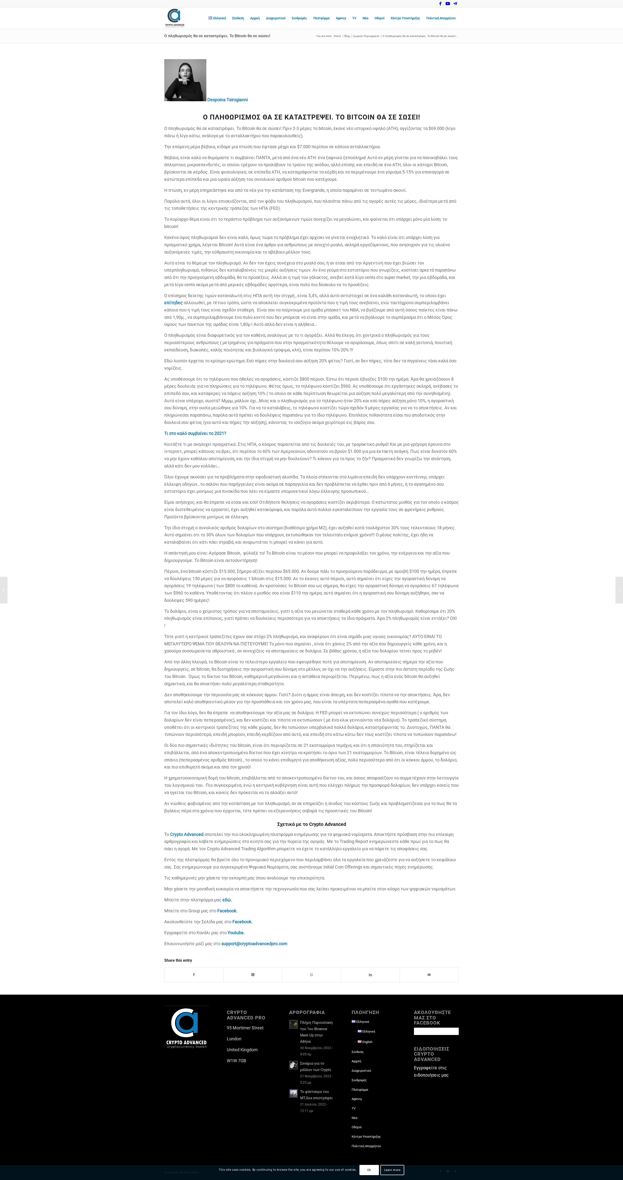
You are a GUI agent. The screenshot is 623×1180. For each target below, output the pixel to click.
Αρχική (356, 1061)
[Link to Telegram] (455, 3)
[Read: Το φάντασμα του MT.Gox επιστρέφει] (293, 1093)
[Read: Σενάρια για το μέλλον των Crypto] (293, 1065)
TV (354, 1108)
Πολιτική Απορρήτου (366, 1146)
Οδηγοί (357, 1127)
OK (369, 1170)
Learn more (392, 1170)
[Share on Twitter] (253, 975)
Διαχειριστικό (361, 1070)
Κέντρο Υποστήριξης (366, 1136)
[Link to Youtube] (447, 3)
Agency (357, 1099)
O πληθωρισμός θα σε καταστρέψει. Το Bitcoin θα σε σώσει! (217, 36)
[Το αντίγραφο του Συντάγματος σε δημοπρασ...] (619, 590)
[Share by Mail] (429, 975)
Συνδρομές (359, 1080)
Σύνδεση (357, 1052)
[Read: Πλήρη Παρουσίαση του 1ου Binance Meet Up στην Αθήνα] (293, 1024)
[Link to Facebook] (440, 3)
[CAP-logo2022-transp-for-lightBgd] (174, 18)
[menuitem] (217, 18)
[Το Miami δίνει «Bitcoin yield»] (4, 590)
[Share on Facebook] (194, 975)
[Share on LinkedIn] (370, 975)
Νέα (354, 1118)
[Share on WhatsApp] (311, 975)
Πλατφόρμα (360, 1089)
